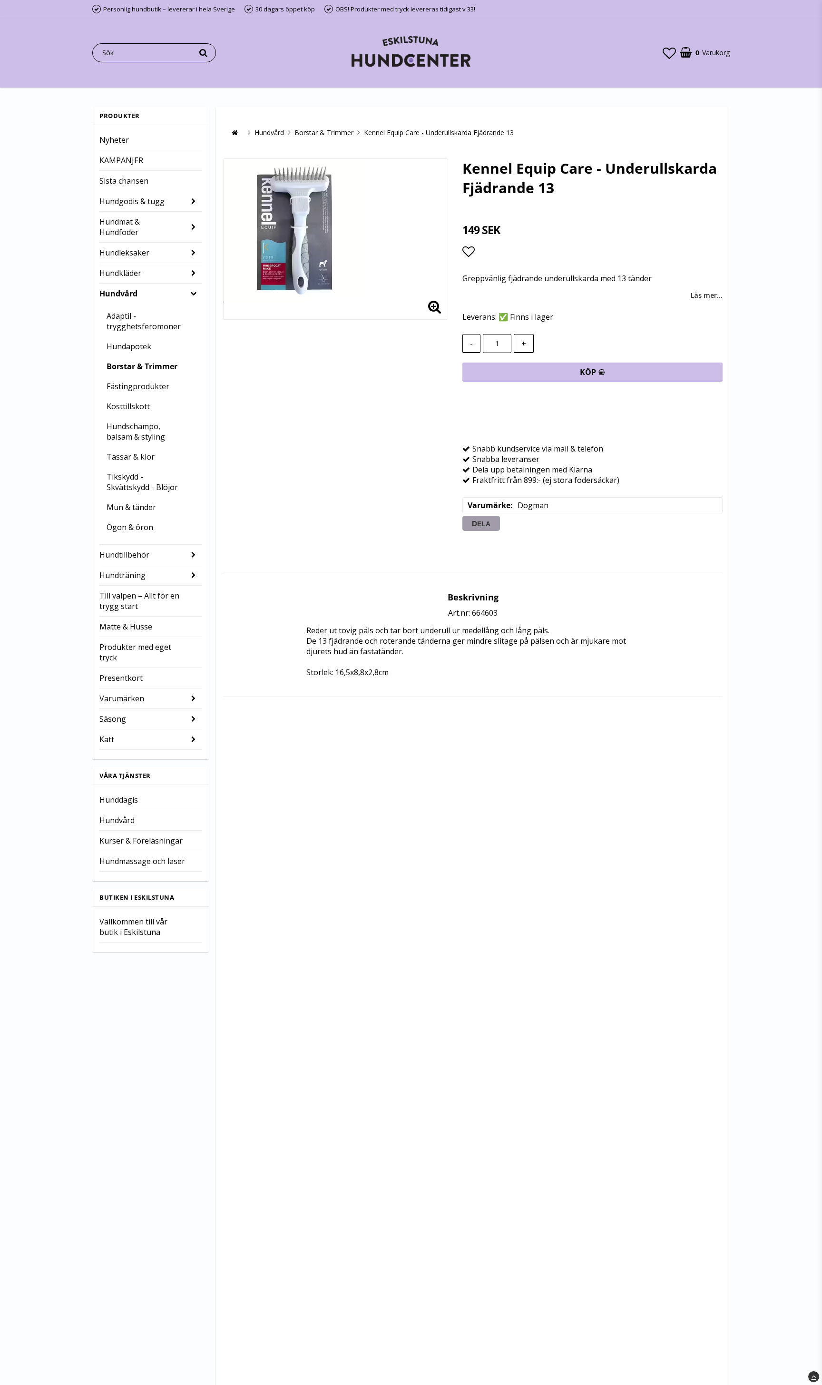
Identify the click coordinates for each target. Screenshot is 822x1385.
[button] (669, 53)
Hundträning (122, 575)
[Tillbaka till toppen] (814, 1377)
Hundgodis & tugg (132, 201)
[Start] (234, 132)
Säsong (112, 719)
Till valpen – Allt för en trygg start (139, 600)
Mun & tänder (131, 507)
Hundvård (118, 293)
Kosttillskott (128, 406)
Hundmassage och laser (142, 861)
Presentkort (121, 678)
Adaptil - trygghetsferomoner (144, 321)
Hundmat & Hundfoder (119, 226)
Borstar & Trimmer (142, 366)
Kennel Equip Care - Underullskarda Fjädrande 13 (439, 132)
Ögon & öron (130, 527)
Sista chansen (123, 181)
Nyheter (114, 140)
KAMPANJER (121, 160)
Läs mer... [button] (707, 295)
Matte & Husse (125, 626)
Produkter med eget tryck (135, 652)
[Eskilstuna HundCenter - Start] (411, 52)
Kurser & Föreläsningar (141, 840)
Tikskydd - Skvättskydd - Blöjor (142, 481)
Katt (106, 739)
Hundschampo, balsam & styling (136, 431)
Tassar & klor (131, 457)
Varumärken (121, 698)
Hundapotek (129, 346)
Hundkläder (120, 273)
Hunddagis (118, 800)
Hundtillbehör (124, 555)
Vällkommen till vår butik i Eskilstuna (133, 926)
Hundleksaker (124, 252)
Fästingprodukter (138, 386)
